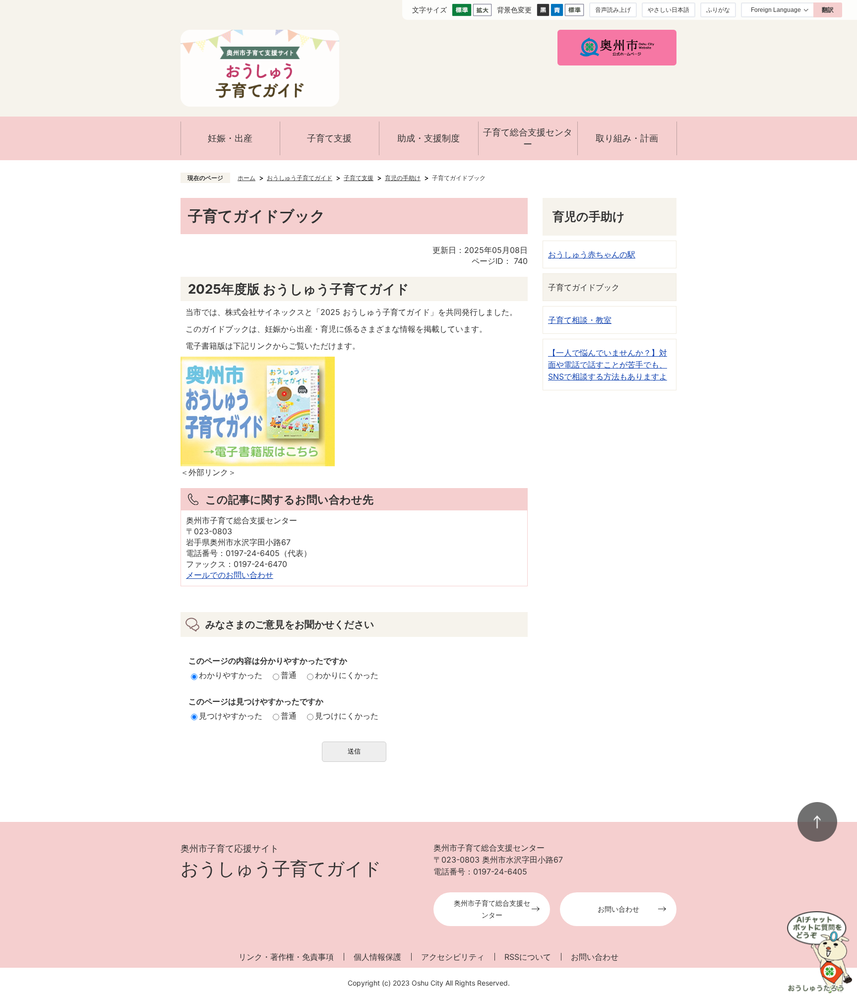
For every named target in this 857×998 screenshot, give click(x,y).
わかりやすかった (230, 675)
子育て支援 (329, 138)
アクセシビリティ (453, 957)
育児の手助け (403, 178)
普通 (289, 675)
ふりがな (718, 9)
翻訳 (828, 9)
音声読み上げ (613, 9)
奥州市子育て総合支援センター (492, 909)
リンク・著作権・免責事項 (286, 957)
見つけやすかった (230, 716)
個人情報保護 (377, 957)
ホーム (246, 178)
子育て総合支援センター (527, 138)
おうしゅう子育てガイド (299, 178)
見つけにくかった (346, 716)
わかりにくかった (346, 675)
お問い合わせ (618, 909)
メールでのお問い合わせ (229, 575)
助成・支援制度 (428, 138)
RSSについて (527, 957)
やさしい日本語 (668, 9)
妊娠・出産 (230, 138)
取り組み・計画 (627, 138)
